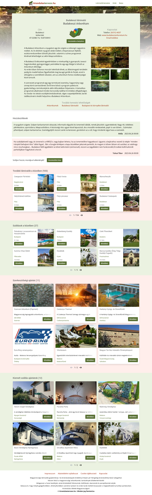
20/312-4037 (116, 32)
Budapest (17, 237)
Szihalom (103, 361)
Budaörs (102, 237)
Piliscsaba (17, 256)
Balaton (59, 359)
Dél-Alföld (17, 318)
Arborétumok (52, 105)
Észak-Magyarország (107, 359)
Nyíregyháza (18, 459)
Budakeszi (103, 182)
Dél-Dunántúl (61, 318)
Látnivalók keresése (103, 3)
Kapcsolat (103, 473)
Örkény (16, 361)
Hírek (114, 3)
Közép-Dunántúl (105, 456)
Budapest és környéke (21, 359)
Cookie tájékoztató (88, 473)
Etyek (59, 256)
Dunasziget (18, 418)
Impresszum (50, 473)
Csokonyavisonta (63, 320)
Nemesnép (60, 418)
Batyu (121, 3)
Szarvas (17, 320)
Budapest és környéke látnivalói (95, 105)
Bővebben (19, 189)
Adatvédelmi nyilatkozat (68, 473)
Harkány (102, 320)
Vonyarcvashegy (105, 418)
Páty (58, 182)
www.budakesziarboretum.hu (114, 35)
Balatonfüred (61, 361)
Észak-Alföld (18, 456)
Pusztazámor (104, 256)
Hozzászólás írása (54, 160)
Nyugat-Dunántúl (20, 415)
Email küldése (112, 38)
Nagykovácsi (18, 182)
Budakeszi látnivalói (70, 105)
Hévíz (59, 459)
